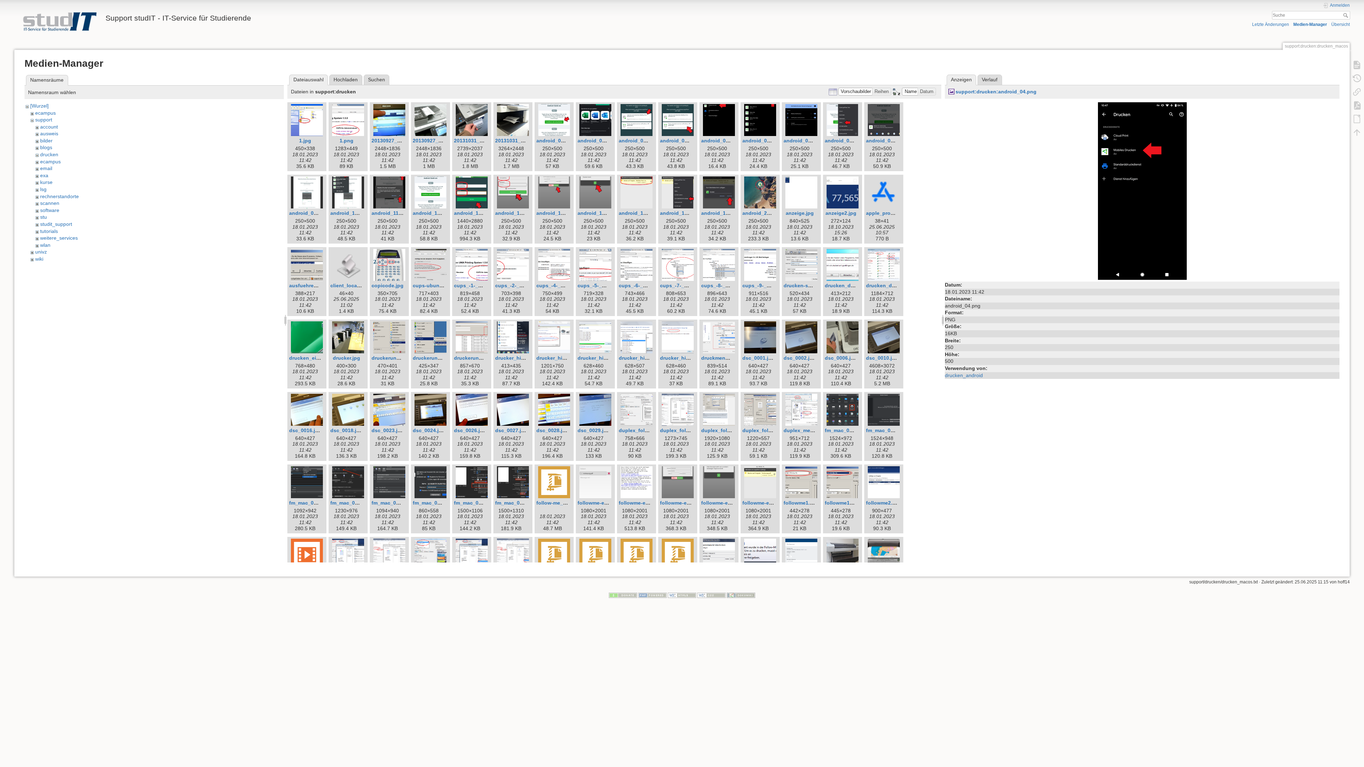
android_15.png (555, 213)
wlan (45, 245)
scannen (49, 203)
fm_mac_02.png (885, 430)
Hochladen (346, 79)
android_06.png (803, 140)
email (46, 168)
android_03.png (638, 140)
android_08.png (885, 140)
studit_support (56, 224)
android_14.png (514, 213)
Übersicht (1340, 24)
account (49, 127)
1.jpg (305, 140)
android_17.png (638, 213)
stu (43, 217)
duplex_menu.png (806, 430)
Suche (1346, 15)
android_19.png (720, 213)
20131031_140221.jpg (480, 140)
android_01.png (555, 140)
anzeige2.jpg (841, 213)
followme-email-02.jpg (645, 503)
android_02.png (597, 140)
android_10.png (349, 213)
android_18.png (679, 213)
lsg (43, 189)
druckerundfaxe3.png (480, 358)
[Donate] (623, 595)
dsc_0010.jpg (882, 358)
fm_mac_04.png (349, 503)
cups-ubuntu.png (434, 285)
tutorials (49, 231)
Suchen (376, 79)
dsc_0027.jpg (511, 430)
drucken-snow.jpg (805, 285)
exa (44, 175)
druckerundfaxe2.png (439, 358)
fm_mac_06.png (432, 503)
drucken (49, 154)
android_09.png (308, 213)
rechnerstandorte (59, 196)
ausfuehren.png (308, 285)
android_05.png (761, 140)
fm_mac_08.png (514, 503)
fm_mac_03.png (308, 503)
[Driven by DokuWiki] (741, 595)
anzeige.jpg (800, 213)
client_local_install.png (358, 285)
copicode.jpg (388, 285)
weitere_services (59, 238)
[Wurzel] (39, 106)
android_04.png (720, 140)
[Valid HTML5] (682, 595)
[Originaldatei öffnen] (1142, 191)
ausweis (49, 133)
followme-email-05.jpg (769, 503)
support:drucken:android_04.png (996, 91)
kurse (46, 182)
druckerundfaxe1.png (398, 358)
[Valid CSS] (711, 595)
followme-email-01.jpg (604, 503)
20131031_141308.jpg (521, 140)
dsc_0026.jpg (470, 430)
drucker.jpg (346, 358)
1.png (346, 140)
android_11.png (391, 213)
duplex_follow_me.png (729, 430)
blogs (46, 147)
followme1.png (801, 503)
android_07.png (844, 140)
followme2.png (884, 503)
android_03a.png (680, 140)
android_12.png (432, 213)
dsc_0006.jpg (841, 358)
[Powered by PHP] (652, 595)
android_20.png (761, 213)
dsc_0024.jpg (429, 430)
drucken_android (964, 375)
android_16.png (597, 213)
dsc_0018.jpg (346, 430)
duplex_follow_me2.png (771, 430)
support (43, 120)
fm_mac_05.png (391, 503)
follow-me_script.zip (560, 503)
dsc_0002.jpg (800, 358)
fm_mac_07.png (473, 503)
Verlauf (989, 79)
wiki (39, 259)
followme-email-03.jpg (686, 503)
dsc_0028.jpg (552, 430)
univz (41, 252)
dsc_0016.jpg (305, 430)
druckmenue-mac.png (727, 358)
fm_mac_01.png (844, 430)
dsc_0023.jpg (388, 430)
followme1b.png (844, 503)
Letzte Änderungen (1270, 24)
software (49, 210)
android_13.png (473, 213)
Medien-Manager (1310, 24)
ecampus (45, 113)
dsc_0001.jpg (758, 358)
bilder (46, 140)
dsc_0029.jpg (594, 430)
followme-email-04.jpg (727, 503)
